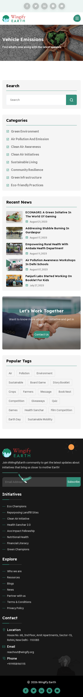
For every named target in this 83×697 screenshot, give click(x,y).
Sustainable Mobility (40, 419)
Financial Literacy (18, 543)
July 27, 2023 (37, 285)
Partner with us (16, 595)
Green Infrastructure (26, 177)
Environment (45, 373)
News (10, 589)
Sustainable (16, 382)
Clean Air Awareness (26, 147)
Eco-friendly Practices (27, 185)
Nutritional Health (18, 537)
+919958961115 (16, 663)
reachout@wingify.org (20, 652)
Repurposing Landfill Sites (23, 512)
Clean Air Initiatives (25, 154)
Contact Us (42, 334)
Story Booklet (61, 382)
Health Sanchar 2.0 (19, 524)
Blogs (10, 583)
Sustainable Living (24, 162)
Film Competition (61, 410)
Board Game (38, 382)
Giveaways (38, 400)
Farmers (28, 391)
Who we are (14, 571)
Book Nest (65, 391)
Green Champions (18, 549)
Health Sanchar (34, 410)
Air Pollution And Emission (30, 139)
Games (13, 410)
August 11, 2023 (38, 253)
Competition (16, 400)
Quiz (54, 400)
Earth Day (15, 419)
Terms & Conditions (19, 601)
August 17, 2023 (38, 237)
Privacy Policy (15, 608)
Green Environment (25, 131)
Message (46, 391)
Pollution (24, 373)
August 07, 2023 (39, 269)
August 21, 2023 (38, 221)
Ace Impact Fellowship (21, 530)
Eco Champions (16, 506)
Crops (12, 391)
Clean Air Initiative (18, 518)
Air (10, 373)
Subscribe (74, 481)
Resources (13, 577)
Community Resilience (27, 170)
